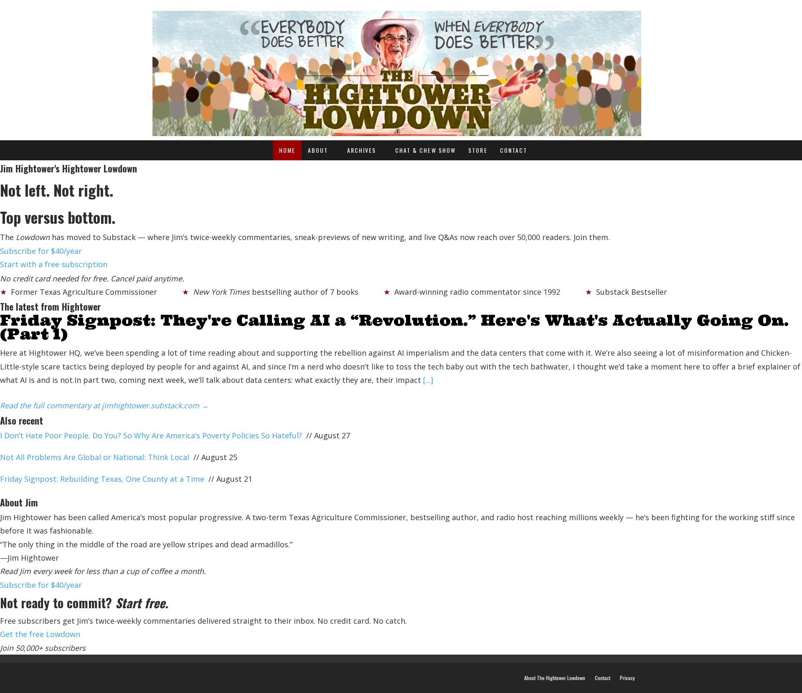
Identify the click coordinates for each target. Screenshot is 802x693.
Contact (514, 150)
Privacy (627, 677)
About (318, 150)
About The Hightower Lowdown (554, 677)
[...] (428, 380)
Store (477, 150)
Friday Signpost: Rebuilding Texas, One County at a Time (102, 479)
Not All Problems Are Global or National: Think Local (94, 457)
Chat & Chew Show (425, 150)
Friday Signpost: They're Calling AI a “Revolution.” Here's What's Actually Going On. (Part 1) (394, 327)
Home (287, 150)
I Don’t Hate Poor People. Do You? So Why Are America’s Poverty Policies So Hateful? (151, 435)
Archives (361, 150)
